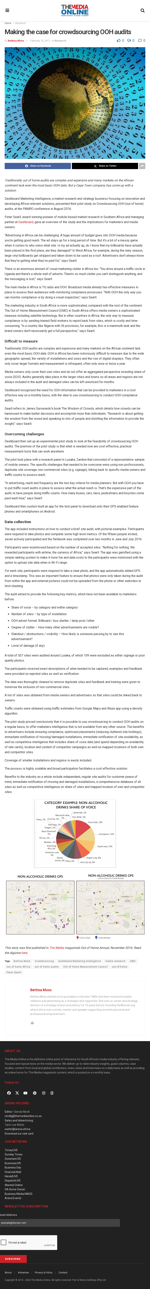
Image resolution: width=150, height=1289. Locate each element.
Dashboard (25, 222)
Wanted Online (14, 1185)
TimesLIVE (11, 1150)
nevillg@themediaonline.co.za (23, 1116)
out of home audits (47, 966)
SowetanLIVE (13, 1158)
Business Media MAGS (18, 1193)
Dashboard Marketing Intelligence (79, 961)
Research (20, 23)
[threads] (52, 1092)
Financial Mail (13, 1172)
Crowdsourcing (44, 961)
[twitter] (17, 1092)
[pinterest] (34, 1093)
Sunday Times (13, 1154)
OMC (133, 961)
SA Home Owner (15, 1189)
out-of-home (119, 966)
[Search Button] (143, 10)
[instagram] (43, 1093)
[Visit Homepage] (74, 10)
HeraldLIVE (11, 1176)
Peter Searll (14, 972)
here (24, 953)
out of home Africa (18, 966)
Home (8, 23)
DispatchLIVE (13, 1180)
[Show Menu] (7, 10)
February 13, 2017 (40, 40)
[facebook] (9, 1093)
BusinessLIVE (13, 1163)
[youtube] (25, 1093)
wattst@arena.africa (17, 1129)
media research (115, 961)
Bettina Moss (16, 40)
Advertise (23, 1272)
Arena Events (13, 1198)
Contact (63, 1272)
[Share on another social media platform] (142, 166)
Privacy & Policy (43, 1272)
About (8, 1272)
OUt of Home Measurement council (85, 966)
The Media (56, 948)
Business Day (13, 1167)
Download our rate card (19, 1133)
